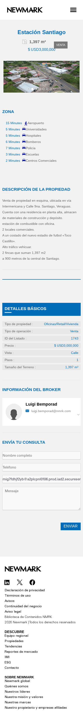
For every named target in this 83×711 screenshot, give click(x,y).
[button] (73, 10)
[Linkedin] (7, 582)
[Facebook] (32, 582)
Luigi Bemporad (41, 404)
